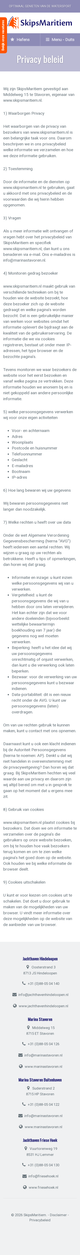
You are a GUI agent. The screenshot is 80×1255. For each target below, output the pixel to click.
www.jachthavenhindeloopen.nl (43, 1006)
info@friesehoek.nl (43, 1176)
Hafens (23, 39)
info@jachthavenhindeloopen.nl (43, 995)
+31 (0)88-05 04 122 (43, 1104)
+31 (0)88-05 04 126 (43, 1044)
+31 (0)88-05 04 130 (43, 1165)
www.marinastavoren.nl (43, 1066)
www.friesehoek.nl (43, 1187)
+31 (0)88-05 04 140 (43, 983)
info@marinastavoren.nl (43, 1055)
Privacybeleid (40, 1220)
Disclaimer (58, 1215)
